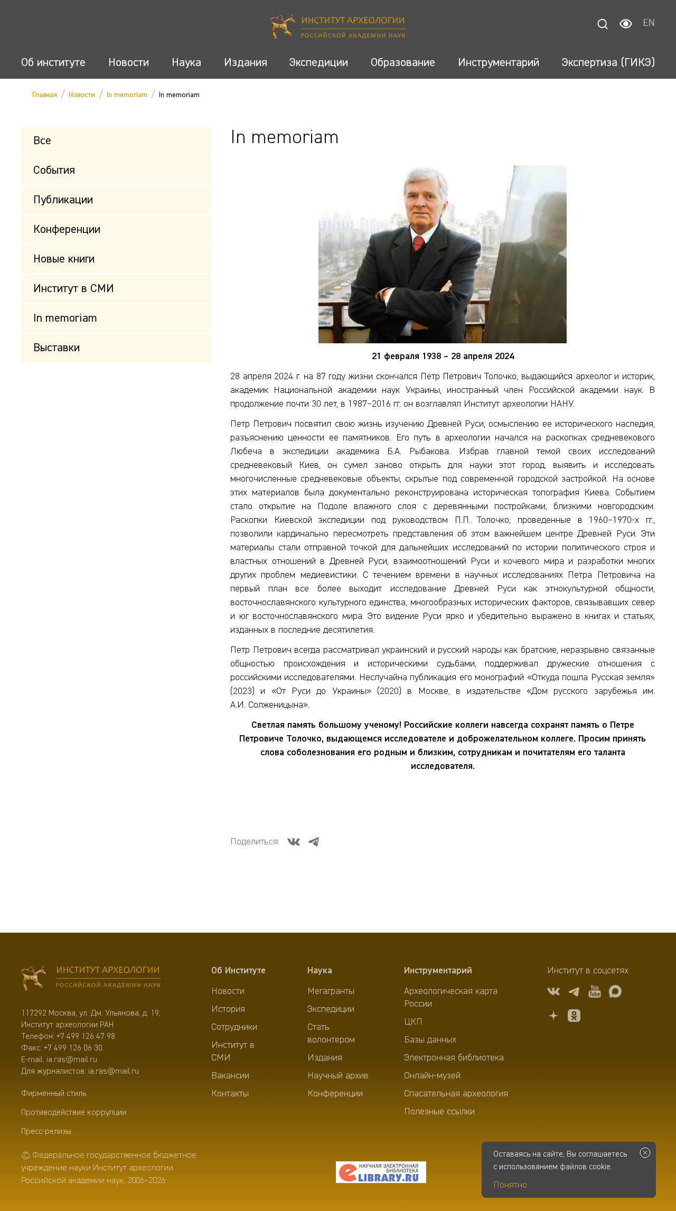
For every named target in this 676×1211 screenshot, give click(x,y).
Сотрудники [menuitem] (234, 1027)
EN (649, 23)
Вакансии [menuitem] (230, 1076)
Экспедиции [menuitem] (330, 1009)
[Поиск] (602, 23)
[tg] (574, 993)
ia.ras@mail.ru (71, 1060)
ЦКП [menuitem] (413, 1022)
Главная (44, 95)
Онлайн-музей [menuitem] (432, 1076)
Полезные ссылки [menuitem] (439, 1111)
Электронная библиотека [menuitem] (454, 1058)
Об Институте (238, 970)
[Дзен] (553, 1017)
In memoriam (127, 95)
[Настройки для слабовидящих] (625, 23)
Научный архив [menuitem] (338, 1076)
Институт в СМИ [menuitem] (233, 1051)
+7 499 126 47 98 (86, 1036)
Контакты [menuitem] (230, 1094)
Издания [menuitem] (324, 1058)
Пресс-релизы (46, 1132)
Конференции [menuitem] (335, 1094)
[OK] (574, 1017)
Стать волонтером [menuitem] (331, 1033)
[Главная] (338, 28)
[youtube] (594, 993)
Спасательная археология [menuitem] (456, 1094)
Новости (82, 95)
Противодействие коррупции (73, 1113)
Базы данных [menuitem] (430, 1040)
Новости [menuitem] (228, 991)
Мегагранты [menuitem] (330, 991)
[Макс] (615, 993)
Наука (319, 970)
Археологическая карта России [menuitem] (450, 998)
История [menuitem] (228, 1009)
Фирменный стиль (53, 1094)
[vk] (553, 993)
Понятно (510, 1185)
